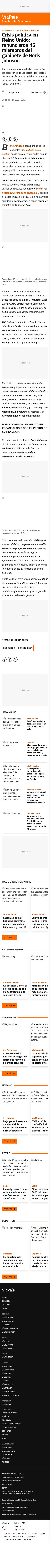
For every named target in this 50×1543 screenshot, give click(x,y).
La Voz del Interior (12, 1540)
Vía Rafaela (7, 1384)
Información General (12, 1424)
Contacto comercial (11, 1481)
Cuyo (4, 1353)
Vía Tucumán (7, 1345)
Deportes (6, 1431)
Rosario (5, 1305)
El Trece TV (23, 1534)
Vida (4, 1438)
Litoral (5, 1363)
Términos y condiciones (13, 1474)
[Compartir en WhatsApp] (10, 139)
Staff (4, 1488)
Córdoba (6, 1301)
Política (5, 1416)
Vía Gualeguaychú (10, 1395)
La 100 (42, 1534)
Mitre (34, 1534)
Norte (5, 1338)
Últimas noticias (9, 1413)
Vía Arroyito (8, 1321)
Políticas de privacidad (13, 1477)
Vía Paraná (7, 1388)
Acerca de (7, 1484)
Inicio (4, 1297)
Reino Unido (9, 647)
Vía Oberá (6, 1377)
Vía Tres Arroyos (10, 1328)
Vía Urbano (7, 1448)
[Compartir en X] (15, 139)
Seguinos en (36, 92)
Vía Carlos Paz (8, 1318)
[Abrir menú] (46, 17)
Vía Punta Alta (8, 1332)
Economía (6, 1420)
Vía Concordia (8, 1392)
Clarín (7, 1534)
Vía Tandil (6, 1325)
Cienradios (18, 1537)
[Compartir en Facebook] (4, 139)
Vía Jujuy (6, 1341)
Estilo (5, 1435)
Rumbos (5, 1462)
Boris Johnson (30, 30)
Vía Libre (6, 1458)
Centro (5, 1314)
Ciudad (7, 1537)
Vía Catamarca (9, 1349)
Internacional (10, 30)
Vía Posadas (7, 1366)
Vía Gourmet (7, 1455)
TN (14, 1534)
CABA (4, 1308)
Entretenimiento (9, 1427)
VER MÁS (8, 938)
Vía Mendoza (7, 1357)
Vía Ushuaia (7, 1405)
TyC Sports (32, 1537)
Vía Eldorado (8, 1370)
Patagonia (6, 1401)
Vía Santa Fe (7, 1381)
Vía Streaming (8, 1451)
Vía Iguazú (6, 1373)
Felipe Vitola (14, 92)
